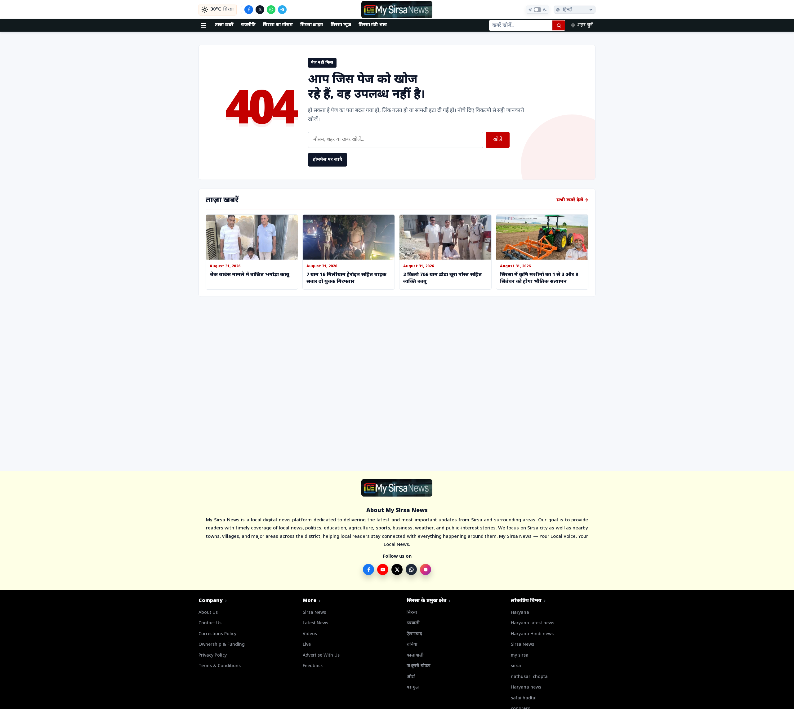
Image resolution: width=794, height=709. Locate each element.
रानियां (412, 645)
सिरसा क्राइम (311, 25)
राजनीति (248, 25)
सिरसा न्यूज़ (341, 25)
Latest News (315, 623)
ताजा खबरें (224, 25)
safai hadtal (524, 698)
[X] (260, 9)
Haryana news (526, 687)
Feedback (313, 666)
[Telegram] (282, 9)
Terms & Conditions (219, 666)
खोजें (497, 139)
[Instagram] (425, 569)
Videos (310, 634)
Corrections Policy (217, 634)
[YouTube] (382, 569)
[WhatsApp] (271, 9)
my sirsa (520, 655)
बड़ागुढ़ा (413, 687)
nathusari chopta (529, 677)
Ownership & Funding (221, 645)
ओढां (411, 677)
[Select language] (575, 10)
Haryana (520, 613)
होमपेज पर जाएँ (327, 160)
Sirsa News (314, 613)
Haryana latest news (532, 623)
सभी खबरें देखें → (572, 200)
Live (307, 645)
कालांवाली (415, 655)
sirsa (516, 666)
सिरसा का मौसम (277, 25)
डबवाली (413, 623)
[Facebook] (248, 9)
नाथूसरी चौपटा (418, 666)
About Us (208, 613)
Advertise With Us (321, 655)
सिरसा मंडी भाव (373, 25)
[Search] (558, 25)
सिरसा (412, 613)
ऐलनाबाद (414, 634)
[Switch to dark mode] (537, 10)
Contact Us (209, 623)
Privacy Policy (212, 655)
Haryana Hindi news (532, 634)
